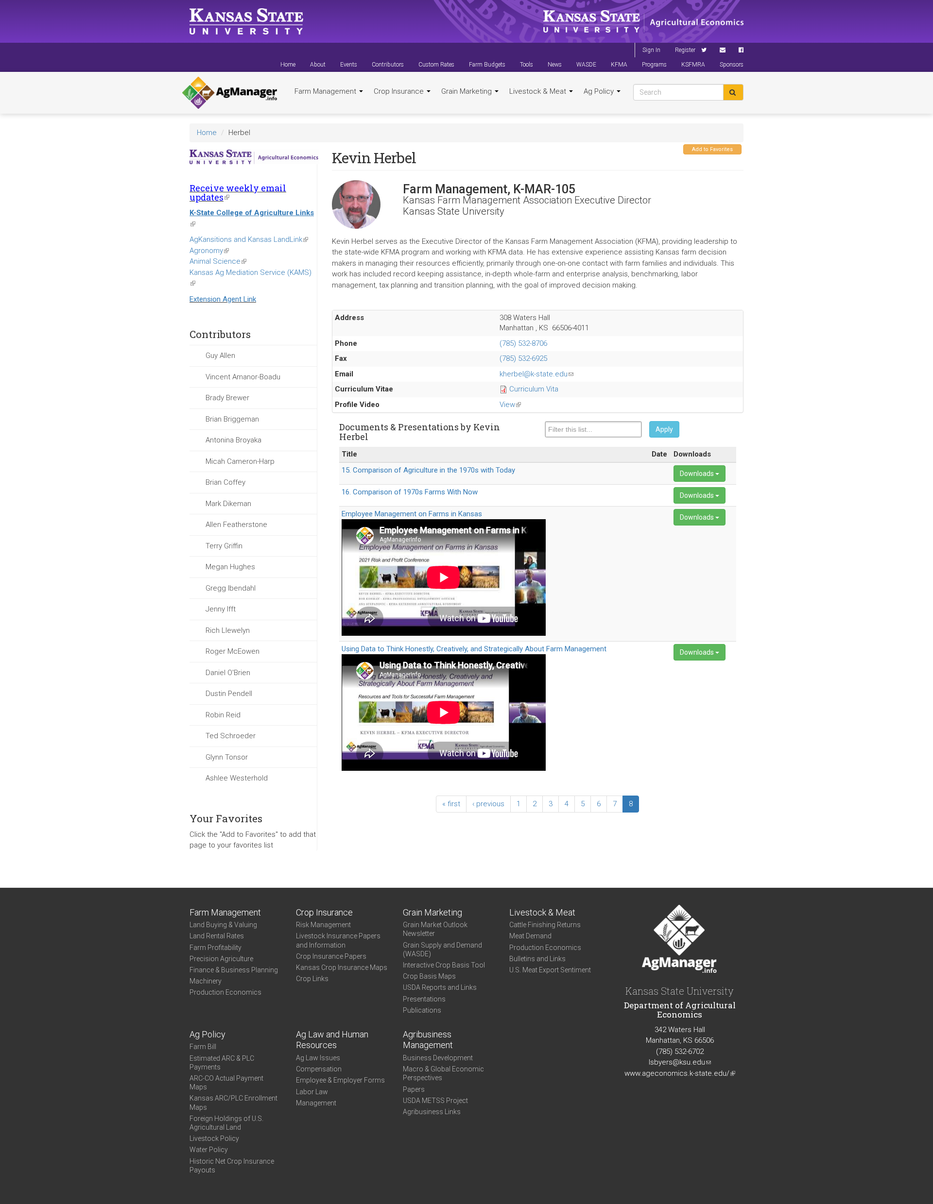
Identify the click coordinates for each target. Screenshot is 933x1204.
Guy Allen (220, 355)
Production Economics (225, 992)
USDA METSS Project (435, 1100)
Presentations (424, 999)
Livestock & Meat (538, 91)
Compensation (319, 1069)
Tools (526, 64)
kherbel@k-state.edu (536, 374)
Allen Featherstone (236, 524)
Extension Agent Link (223, 299)
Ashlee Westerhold (237, 778)
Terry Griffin (224, 546)
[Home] (229, 93)
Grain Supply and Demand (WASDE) (442, 949)
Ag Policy (600, 91)
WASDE (586, 64)
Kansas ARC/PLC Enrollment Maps (233, 1102)
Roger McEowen (232, 651)
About (318, 64)
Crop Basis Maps (429, 976)
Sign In (651, 50)
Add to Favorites (712, 149)
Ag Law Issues (318, 1058)
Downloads (697, 473)
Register (685, 50)
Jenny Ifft (221, 609)
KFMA (619, 64)
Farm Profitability (216, 947)
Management (316, 1103)
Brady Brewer (227, 397)
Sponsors (731, 64)
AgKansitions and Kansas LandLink (249, 239)
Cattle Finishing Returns (545, 925)
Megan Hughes (230, 566)
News (555, 64)
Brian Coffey (225, 482)
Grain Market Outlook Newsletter (435, 929)
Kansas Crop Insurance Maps (341, 967)
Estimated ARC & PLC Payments (222, 1062)
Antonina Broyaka (233, 440)
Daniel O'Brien (228, 672)
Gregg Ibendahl (231, 588)
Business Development (438, 1058)
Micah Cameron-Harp (240, 461)
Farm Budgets (487, 64)
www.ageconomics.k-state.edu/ (679, 1073)
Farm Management (326, 91)
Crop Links (312, 979)
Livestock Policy (214, 1138)
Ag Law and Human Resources (332, 1040)
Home (287, 64)
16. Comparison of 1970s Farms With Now (410, 492)
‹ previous (488, 803)
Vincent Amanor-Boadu (243, 377)
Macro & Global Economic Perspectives (443, 1073)
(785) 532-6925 (523, 358)
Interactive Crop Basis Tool (444, 965)
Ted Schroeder (231, 735)
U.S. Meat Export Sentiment (550, 970)
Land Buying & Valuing (223, 925)
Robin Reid (223, 715)
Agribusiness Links (432, 1112)
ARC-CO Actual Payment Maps (226, 1082)
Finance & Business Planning (234, 970)
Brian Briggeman (232, 419)
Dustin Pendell (229, 693)
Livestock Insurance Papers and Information (338, 940)
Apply (664, 429)
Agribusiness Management (428, 1040)
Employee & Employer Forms (340, 1080)
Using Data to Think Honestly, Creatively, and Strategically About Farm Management (474, 648)
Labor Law (312, 1092)
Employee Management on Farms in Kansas (412, 513)
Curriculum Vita (533, 389)
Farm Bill (203, 1047)
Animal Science (218, 261)
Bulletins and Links (537, 959)
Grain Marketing (467, 91)
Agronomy (209, 250)
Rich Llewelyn (228, 630)
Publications (422, 1010)
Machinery (206, 981)
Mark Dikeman (228, 503)
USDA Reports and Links (440, 987)
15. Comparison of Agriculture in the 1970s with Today (428, 470)
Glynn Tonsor (227, 757)
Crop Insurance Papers (331, 956)
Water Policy (209, 1149)
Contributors (388, 64)
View (510, 404)
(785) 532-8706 (523, 343)
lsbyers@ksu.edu (680, 1062)
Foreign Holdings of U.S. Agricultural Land (226, 1123)
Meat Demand (530, 936)
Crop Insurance (400, 91)
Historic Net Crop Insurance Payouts (232, 1165)
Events (348, 64)
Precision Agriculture (221, 959)
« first (451, 803)
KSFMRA (693, 64)
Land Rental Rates (217, 936)
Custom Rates (436, 64)
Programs (654, 64)
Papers (414, 1089)
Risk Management (323, 925)
